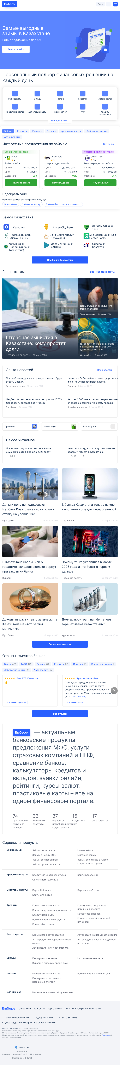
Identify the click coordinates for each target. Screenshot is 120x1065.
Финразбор (85, 355)
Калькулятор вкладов (44, 958)
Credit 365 (97, 156)
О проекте (25, 1008)
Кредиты (82, 98)
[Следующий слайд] (114, 690)
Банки (10, 664)
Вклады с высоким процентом (50, 963)
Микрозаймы (15, 98)
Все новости (104, 369)
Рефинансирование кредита (48, 919)
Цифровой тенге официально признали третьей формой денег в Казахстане (98, 338)
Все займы (10, 204)
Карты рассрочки (87, 874)
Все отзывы (60, 713)
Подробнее (106, 1035)
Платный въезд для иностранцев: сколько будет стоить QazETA (34, 384)
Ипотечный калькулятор (46, 973)
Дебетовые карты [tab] (96, 131)
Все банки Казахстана (60, 260)
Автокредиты (105, 98)
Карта (51, 1008)
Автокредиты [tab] (12, 136)
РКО (82, 112)
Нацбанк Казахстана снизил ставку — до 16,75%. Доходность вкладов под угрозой (34, 405)
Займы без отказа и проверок (63, 204)
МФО (26, 664)
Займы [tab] (8, 131)
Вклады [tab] (51, 131)
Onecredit (56, 156)
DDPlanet (27, 1058)
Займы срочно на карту (46, 864)
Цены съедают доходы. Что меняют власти (98, 298)
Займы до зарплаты (43, 850)
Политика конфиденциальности (83, 1008)
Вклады (37, 98)
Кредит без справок (89, 913)
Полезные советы (72, 577)
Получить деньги (21, 182)
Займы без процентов (45, 859)
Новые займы (85, 850)
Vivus (14, 156)
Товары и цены (87, 314)
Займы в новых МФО (44, 854)
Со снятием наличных (45, 879)
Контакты (39, 1008)
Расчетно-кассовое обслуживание (52, 992)
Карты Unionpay (41, 890)
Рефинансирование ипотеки (93, 973)
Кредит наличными (43, 914)
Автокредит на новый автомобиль (97, 934)
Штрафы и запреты (18, 355)
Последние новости (60, 644)
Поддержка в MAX (44, 1017)
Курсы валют (60, 112)
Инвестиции (50, 426)
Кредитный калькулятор (46, 905)
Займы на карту (31, 204)
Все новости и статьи (102, 271)
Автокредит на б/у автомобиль (50, 947)
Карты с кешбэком (88, 890)
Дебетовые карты (38, 112)
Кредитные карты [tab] (71, 131)
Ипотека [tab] (37, 131)
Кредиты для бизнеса (105, 113)
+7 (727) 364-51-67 (68, 1017)
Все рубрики (89, 426)
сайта (58, 1008)
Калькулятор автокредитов (48, 934)
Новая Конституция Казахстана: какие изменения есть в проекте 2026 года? (28, 450)
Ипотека (60, 98)
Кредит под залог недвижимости (51, 910)
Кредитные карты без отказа (49, 874)
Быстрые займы (86, 854)
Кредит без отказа (43, 924)
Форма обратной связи (17, 1017)
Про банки (11, 407)
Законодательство (15, 386)
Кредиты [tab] (22, 131)
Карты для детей (42, 894)
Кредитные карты (15, 112)
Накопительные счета (90, 958)
